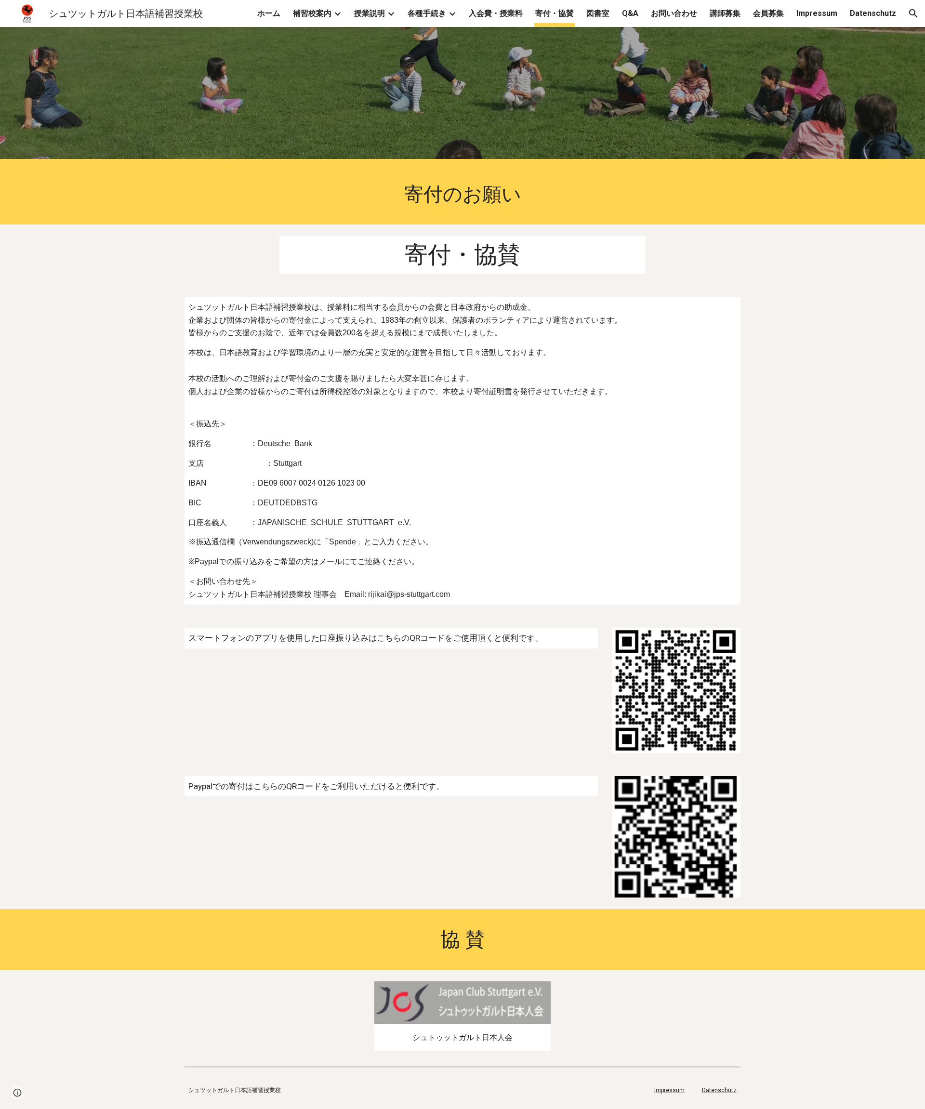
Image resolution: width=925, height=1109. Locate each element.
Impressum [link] (816, 13)
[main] (462, 194)
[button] (913, 13)
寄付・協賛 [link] (554, 13)
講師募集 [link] (725, 13)
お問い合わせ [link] (674, 13)
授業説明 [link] (369, 13)
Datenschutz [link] (873, 13)
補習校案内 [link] (312, 13)
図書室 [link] (597, 13)
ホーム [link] (268, 13)
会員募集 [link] (768, 13)
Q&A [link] (630, 13)
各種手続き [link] (427, 13)
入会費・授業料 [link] (496, 13)
